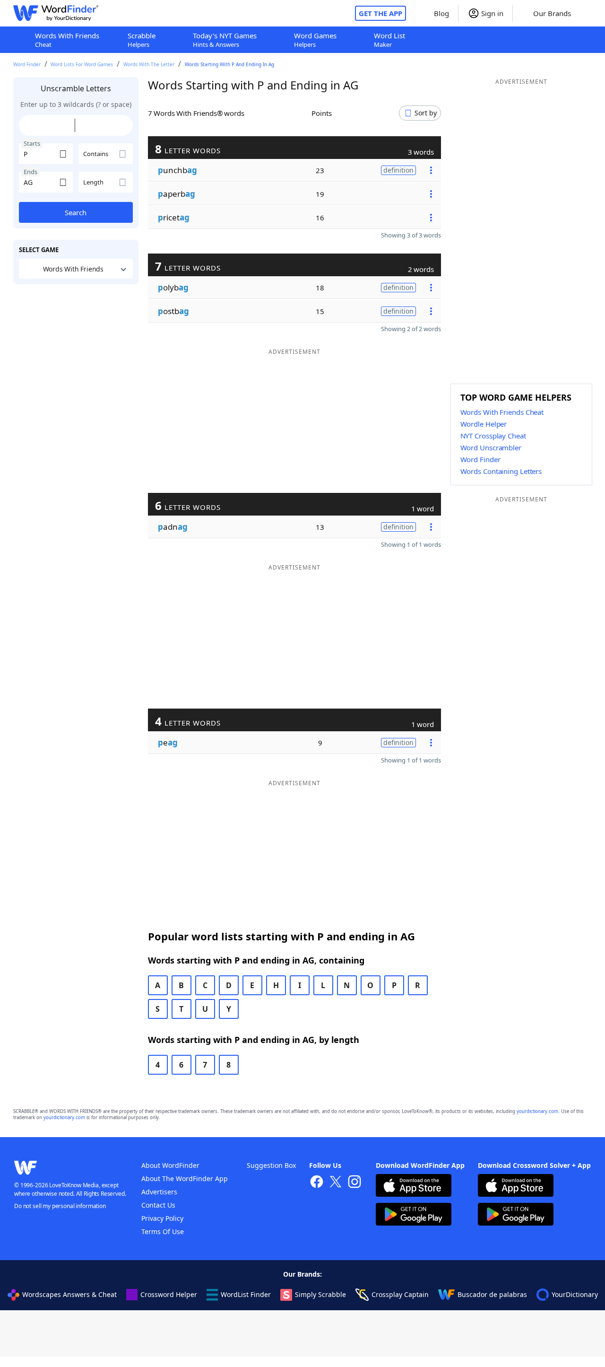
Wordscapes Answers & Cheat (69, 1294)
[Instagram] (354, 1183)
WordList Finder (246, 1294)
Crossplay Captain (400, 1294)
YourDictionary (575, 1294)
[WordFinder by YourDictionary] (55, 13)
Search (75, 212)
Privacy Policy (162, 1218)
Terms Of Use (162, 1231)
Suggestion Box (271, 1165)
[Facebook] (316, 1183)
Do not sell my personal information (60, 1206)
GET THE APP (380, 13)
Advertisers (159, 1191)
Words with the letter (148, 64)
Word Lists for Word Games (82, 64)
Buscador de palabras (492, 1294)
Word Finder (27, 64)
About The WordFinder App (184, 1178)
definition (398, 170)
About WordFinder (170, 1165)
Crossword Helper (168, 1294)
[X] (335, 1183)
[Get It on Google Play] (413, 1215)
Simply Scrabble (320, 1294)
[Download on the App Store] (413, 1186)
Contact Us (158, 1205)
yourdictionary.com (537, 1111)
